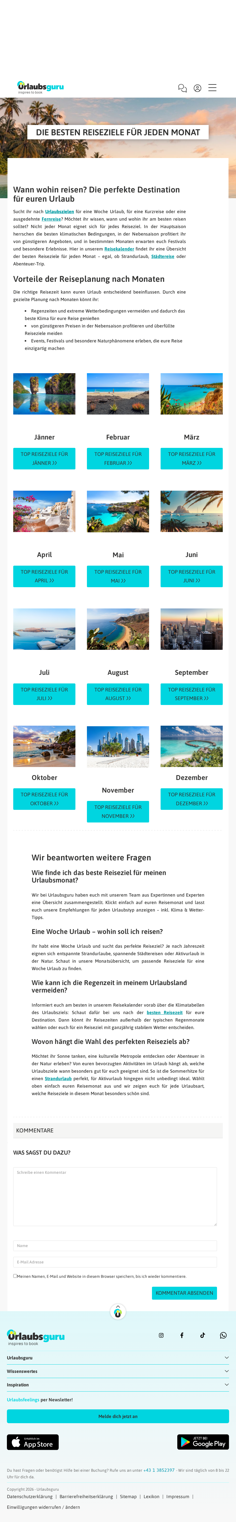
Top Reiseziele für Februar (118, 458)
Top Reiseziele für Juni (191, 576)
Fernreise (51, 218)
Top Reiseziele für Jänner (44, 458)
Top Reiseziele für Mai (118, 576)
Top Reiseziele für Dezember (191, 798)
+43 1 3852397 (159, 1470)
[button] (118, 1416)
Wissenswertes (22, 1371)
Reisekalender (119, 248)
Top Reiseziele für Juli (44, 694)
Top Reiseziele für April (44, 576)
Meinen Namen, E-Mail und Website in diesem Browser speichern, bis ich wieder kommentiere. (101, 1276)
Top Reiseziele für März (191, 458)
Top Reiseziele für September (191, 694)
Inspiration (18, 1384)
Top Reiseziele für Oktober (44, 798)
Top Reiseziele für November (118, 811)
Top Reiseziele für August (118, 694)
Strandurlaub (58, 1078)
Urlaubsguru (20, 1357)
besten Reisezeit (164, 1012)
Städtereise (162, 256)
